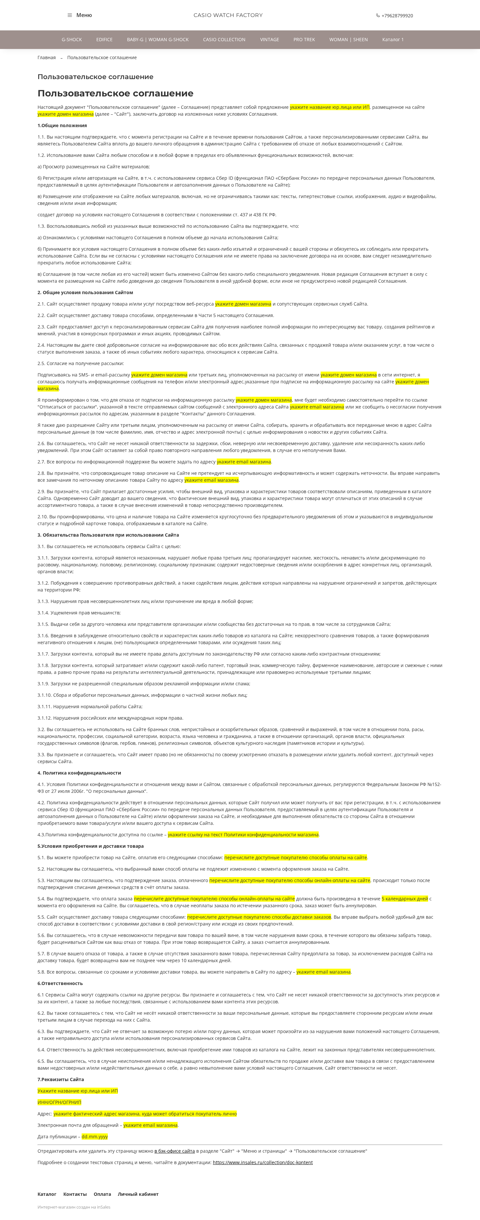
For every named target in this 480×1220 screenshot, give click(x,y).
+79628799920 (396, 15)
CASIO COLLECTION (224, 39)
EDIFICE (104, 39)
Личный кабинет (138, 1194)
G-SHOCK (72, 39)
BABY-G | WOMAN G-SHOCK (158, 39)
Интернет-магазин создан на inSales (74, 1207)
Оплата (102, 1194)
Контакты (75, 1194)
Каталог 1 (393, 39)
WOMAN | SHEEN (348, 39)
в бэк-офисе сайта (174, 1151)
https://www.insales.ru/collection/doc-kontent (263, 1162)
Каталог (47, 1194)
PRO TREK (304, 39)
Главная (47, 57)
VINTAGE (269, 39)
